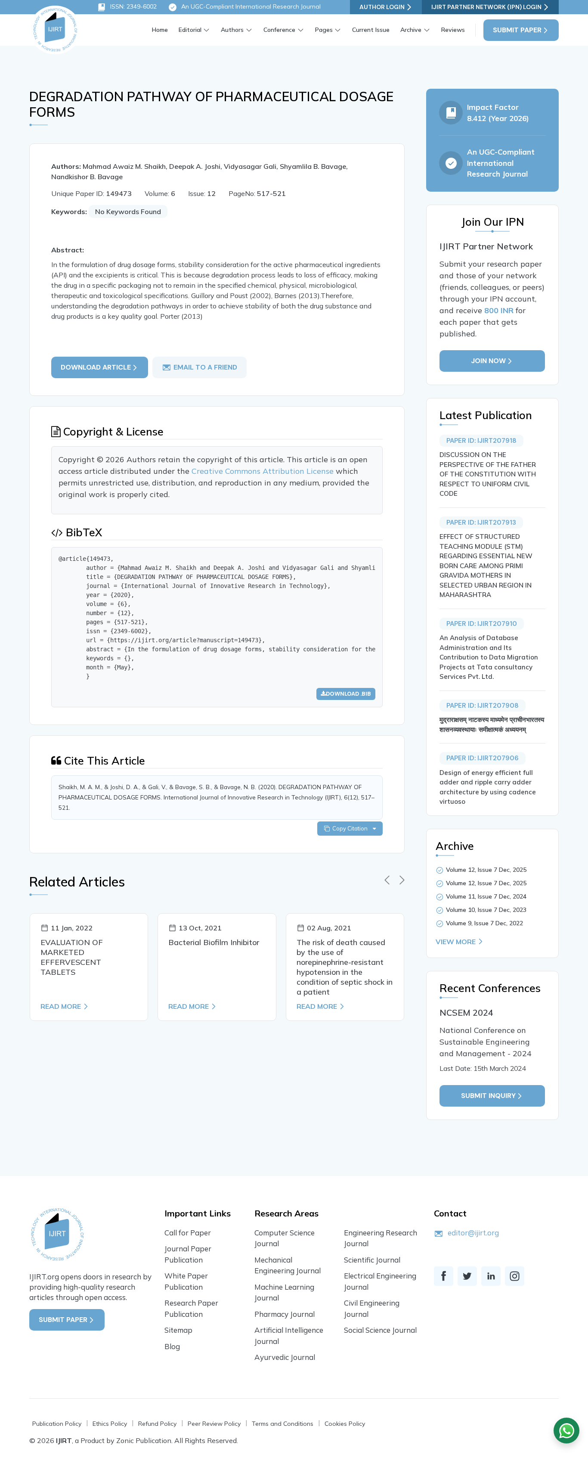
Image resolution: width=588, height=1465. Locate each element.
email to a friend (205, 367)
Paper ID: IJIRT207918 (481, 440)
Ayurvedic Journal (284, 1357)
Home (160, 30)
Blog (172, 1346)
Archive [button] (410, 30)
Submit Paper (517, 29)
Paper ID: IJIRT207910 (481, 623)
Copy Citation (351, 828)
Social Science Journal (380, 1329)
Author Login (382, 7)
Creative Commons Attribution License (264, 471)
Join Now (488, 360)
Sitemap (178, 1329)
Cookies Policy (345, 1424)
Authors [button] (232, 30)
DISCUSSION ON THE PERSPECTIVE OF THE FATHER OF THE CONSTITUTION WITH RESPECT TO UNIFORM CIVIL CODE (487, 474)
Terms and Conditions (282, 1424)
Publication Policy (56, 1424)
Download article (96, 367)
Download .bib (348, 693)
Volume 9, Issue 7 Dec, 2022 (484, 923)
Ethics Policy (110, 1424)
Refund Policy (157, 1424)
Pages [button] (324, 30)
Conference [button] (279, 30)
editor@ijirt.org (473, 1232)
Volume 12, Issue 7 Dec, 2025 (486, 870)
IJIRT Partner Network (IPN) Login (486, 7)
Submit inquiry (488, 1095)
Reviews (453, 30)
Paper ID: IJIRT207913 (481, 522)
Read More (60, 1006)
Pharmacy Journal (284, 1314)
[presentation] (387, 880)
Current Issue (371, 30)
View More (456, 941)
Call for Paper (187, 1232)
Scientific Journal (372, 1259)
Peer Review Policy (214, 1424)
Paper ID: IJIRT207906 (482, 758)
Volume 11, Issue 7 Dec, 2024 (486, 896)
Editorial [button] (190, 30)
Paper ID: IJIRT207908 (482, 705)
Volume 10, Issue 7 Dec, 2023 (486, 910)
